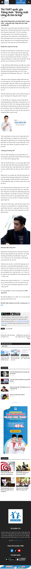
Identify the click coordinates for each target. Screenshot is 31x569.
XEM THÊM (4, 346)
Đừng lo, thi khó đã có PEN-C (17, 394)
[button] (29, 2)
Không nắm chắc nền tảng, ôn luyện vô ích (8, 336)
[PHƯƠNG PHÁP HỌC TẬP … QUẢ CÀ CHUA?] (25, 352)
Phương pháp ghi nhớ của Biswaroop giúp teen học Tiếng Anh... (7, 490)
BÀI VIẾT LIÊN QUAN (7, 344)
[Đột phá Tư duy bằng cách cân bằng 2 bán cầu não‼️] (15, 352)
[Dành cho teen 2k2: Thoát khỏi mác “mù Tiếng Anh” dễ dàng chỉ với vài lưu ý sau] (5, 389)
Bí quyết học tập (14, 355)
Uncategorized (20, 486)
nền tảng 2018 (9, 328)
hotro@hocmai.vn (17, 540)
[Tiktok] (15, 550)
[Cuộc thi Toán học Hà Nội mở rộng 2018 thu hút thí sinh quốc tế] (5, 381)
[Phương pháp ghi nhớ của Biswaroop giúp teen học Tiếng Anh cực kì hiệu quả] (8, 482)
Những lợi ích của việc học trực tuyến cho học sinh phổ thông (22, 336)
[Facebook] (11, 550)
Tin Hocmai (19, 470)
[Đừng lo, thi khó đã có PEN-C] (5, 396)
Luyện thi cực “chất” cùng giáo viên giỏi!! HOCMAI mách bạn (5, 358)
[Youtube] (19, 550)
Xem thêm (15, 402)
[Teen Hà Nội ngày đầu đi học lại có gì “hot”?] (23, 466)
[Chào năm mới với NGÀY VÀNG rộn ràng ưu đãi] (23, 482)
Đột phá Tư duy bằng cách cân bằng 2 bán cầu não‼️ (15, 358)
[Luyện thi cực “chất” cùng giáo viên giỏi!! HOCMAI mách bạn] (5, 352)
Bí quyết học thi (4, 355)
